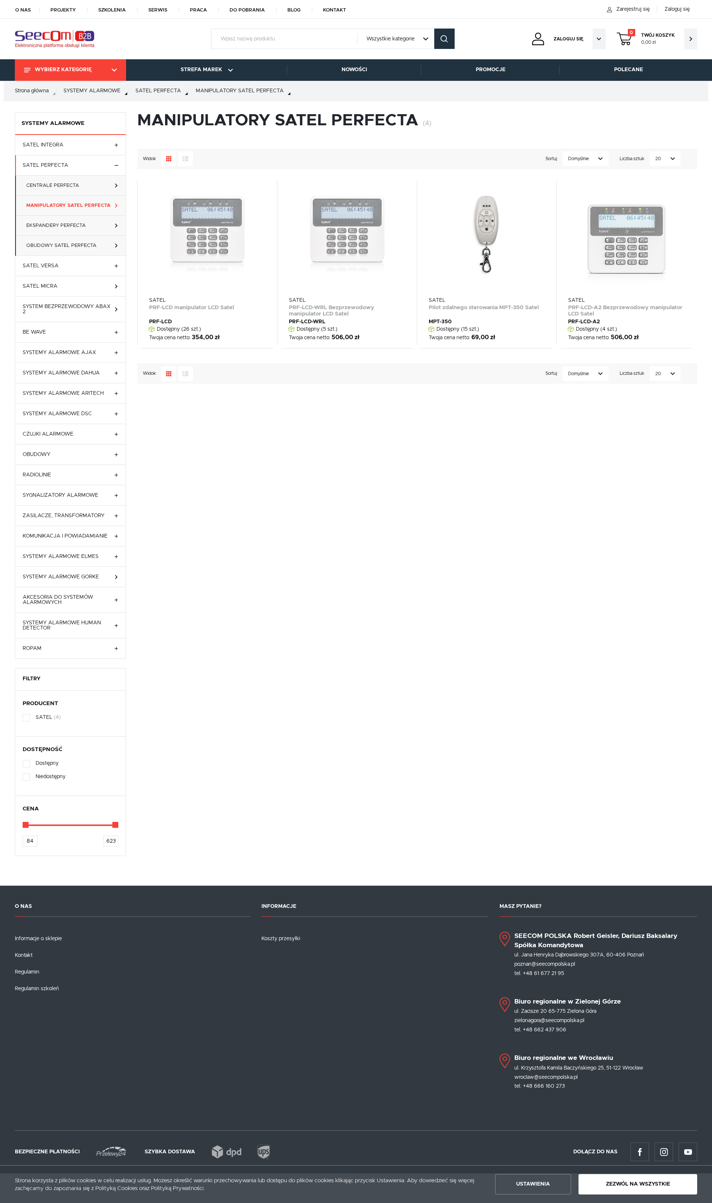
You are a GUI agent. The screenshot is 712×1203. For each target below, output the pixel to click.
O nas (23, 10)
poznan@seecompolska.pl (544, 964)
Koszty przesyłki (280, 938)
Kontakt (334, 10)
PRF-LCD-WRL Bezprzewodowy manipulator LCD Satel (331, 311)
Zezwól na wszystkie (638, 1184)
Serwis (157, 10)
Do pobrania (247, 10)
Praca (198, 10)
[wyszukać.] (444, 39)
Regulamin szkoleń (37, 988)
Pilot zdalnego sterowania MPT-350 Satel (484, 307)
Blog (293, 10)
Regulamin (27, 972)
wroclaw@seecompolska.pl (546, 1077)
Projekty (63, 10)
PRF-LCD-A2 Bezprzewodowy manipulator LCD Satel (625, 311)
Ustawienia (533, 1184)
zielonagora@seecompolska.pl (549, 1020)
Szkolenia (112, 10)
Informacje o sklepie (38, 938)
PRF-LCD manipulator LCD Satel (191, 307)
